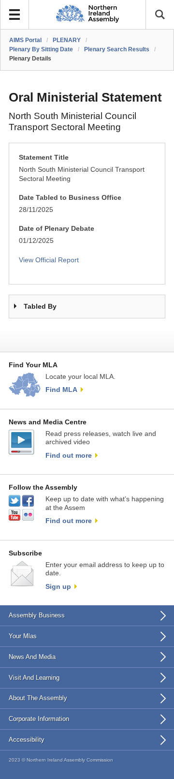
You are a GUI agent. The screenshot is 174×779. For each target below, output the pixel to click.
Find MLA (61, 389)
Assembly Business (37, 615)
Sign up (58, 586)
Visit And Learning (34, 677)
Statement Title (44, 157)
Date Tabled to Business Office (70, 197)
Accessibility (26, 739)
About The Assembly (38, 698)
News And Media (32, 656)
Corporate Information (39, 718)
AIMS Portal (25, 40)
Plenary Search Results (116, 49)
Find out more (68, 455)
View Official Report (49, 260)
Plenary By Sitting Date (41, 49)
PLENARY (67, 40)
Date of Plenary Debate (56, 228)
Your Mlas (23, 636)
